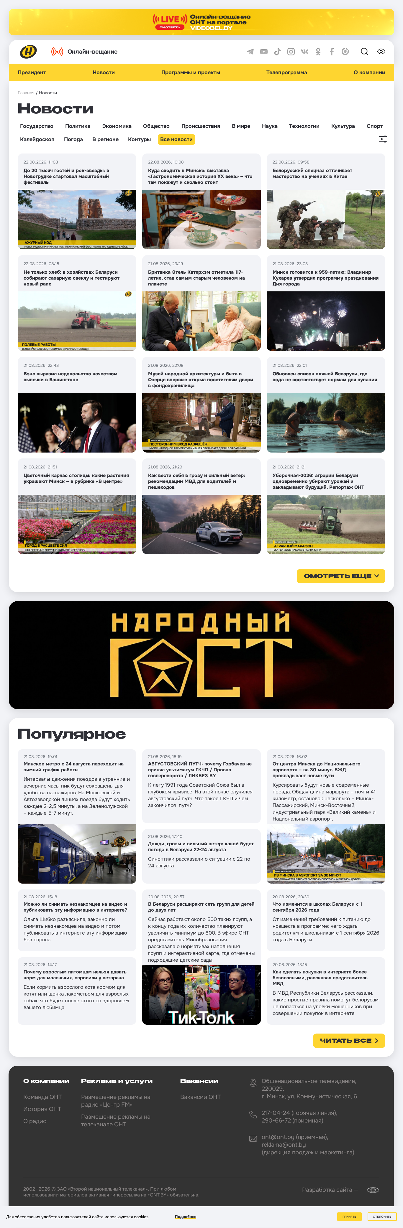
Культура (343, 126)
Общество (156, 126)
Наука (270, 126)
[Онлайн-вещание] (201, 22)
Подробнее (185, 1216)
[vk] (304, 51)
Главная (26, 93)
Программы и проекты (190, 72)
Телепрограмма (286, 72)
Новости (104, 72)
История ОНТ (42, 1109)
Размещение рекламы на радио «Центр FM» (115, 1100)
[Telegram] (250, 51)
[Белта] (369, 1190)
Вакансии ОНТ (200, 1097)
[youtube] (264, 51)
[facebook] (331, 51)
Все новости (176, 139)
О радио (35, 1121)
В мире (241, 126)
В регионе (105, 139)
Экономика (117, 126)
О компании (369, 72)
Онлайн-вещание (93, 51)
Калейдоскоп (37, 139)
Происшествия (200, 126)
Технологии (304, 126)
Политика (77, 126)
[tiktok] (277, 51)
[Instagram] (291, 51)
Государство (36, 126)
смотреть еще (337, 577)
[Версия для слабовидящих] (381, 51)
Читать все (345, 1041)
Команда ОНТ (42, 1097)
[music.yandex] (345, 51)
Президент (32, 72)
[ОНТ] (29, 51)
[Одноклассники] (318, 51)
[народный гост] (201, 655)
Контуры (139, 139)
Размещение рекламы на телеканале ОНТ (115, 1120)
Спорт (375, 126)
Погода (73, 139)
